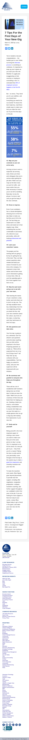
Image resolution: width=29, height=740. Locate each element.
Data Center (5, 639)
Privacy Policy (5, 618)
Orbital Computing (6, 695)
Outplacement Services (7, 573)
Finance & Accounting (7, 657)
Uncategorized (14, 525)
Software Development (7, 713)
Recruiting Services (7, 564)
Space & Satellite (6, 714)
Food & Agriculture (6, 661)
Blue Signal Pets (6, 587)
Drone (3, 643)
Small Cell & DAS (6, 711)
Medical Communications (8, 687)
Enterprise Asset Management (9, 652)
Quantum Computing (7, 704)
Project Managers (6, 608)
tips (21, 531)
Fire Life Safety (6, 654)
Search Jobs (5, 615)
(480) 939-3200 (5, 557)
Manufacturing (5, 684)
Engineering (5, 605)
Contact (24, 6)
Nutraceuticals (5, 693)
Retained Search (6, 568)
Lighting (4, 681)
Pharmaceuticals (6, 698)
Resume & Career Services (8, 616)
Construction (5, 636)
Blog (3, 581)
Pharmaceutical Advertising (8, 697)
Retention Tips (14, 531)
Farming (4, 653)
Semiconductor (5, 710)
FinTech (4, 659)
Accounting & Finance (7, 599)
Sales (3, 601)
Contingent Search (6, 571)
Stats (3, 584)
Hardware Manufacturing (8, 664)
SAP (3, 708)
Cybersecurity (5, 637)
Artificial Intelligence (7, 627)
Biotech (4, 632)
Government (5, 663)
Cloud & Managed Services (8, 635)
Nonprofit (4, 691)
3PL (3, 625)
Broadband (4, 633)
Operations (4, 606)
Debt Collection (6, 640)
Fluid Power (5, 660)
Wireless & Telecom (7, 717)
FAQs (3, 582)
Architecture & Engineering (8, 629)
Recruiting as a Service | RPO (9, 567)
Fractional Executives (7, 595)
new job (7, 531)
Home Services (6, 666)
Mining (3, 690)
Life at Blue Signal (6, 580)
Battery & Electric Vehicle (8, 630)
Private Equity (5, 703)
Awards (4, 585)
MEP (3, 688)
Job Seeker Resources (7, 613)
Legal (3, 604)
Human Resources (6, 598)
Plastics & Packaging (7, 700)
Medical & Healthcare (7, 686)
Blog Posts (16, 522)
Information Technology (7, 674)
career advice (12, 527)
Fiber (3, 656)
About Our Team (6, 578)
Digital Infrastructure (7, 642)
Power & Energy (6, 701)
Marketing (4, 602)
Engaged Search (6, 570)
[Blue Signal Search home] (8, 6)
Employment (8, 529)
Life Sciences (5, 680)
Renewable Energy (6, 705)
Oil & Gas (4, 694)
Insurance (4, 676)
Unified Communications (8, 715)
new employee (17, 529)
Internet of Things (6, 677)
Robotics (4, 707)
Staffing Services (6, 566)
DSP (3, 644)
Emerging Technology (7, 649)
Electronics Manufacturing (8, 647)
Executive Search (6, 594)
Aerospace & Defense (7, 626)
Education (4, 646)
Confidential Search (7, 597)
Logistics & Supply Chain (8, 683)
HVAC (3, 667)
